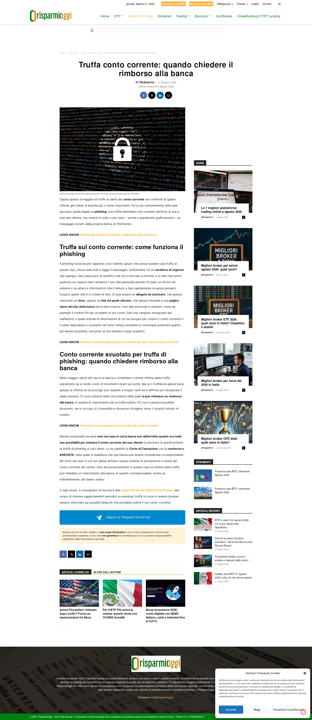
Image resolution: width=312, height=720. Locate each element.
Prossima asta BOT (173, 4)
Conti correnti (87, 52)
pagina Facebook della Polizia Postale (147, 490)
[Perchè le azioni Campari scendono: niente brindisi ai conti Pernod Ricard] (203, 542)
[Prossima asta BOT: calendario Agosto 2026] (203, 475)
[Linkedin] (160, 95)
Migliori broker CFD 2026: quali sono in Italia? (219, 440)
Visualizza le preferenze (289, 709)
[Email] (168, 95)
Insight (255, 4)
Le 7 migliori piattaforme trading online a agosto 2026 (221, 210)
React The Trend (141, 16)
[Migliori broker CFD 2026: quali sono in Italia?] (223, 422)
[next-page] (67, 628)
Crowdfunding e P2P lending (258, 16)
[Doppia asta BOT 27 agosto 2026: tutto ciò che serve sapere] (203, 578)
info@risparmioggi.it (162, 697)
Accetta (231, 709)
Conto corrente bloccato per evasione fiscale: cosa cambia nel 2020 (130, 342)
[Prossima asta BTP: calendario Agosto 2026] (203, 493)
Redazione (147, 82)
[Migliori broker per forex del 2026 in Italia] (223, 364)
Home (105, 16)
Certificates (224, 16)
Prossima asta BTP (201, 4)
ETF (117, 16)
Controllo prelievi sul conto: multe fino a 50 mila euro (119, 235)
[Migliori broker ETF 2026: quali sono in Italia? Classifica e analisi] (223, 307)
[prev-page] (62, 628)
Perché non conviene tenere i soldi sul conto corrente (120, 425)
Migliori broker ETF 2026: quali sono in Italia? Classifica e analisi (222, 323)
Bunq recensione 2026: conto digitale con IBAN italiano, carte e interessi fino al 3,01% (165, 615)
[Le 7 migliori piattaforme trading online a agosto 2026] (223, 191)
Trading (181, 16)
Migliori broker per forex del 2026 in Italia (221, 383)
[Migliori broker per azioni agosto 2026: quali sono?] (223, 249)
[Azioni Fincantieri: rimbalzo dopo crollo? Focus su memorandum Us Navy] (79, 593)
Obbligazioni (224, 4)
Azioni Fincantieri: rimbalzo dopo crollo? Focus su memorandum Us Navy (78, 613)
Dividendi (164, 16)
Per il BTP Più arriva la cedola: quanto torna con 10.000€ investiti (120, 613)
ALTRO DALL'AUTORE (107, 572)
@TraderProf (207, 217)
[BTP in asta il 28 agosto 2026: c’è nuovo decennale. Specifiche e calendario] (203, 524)
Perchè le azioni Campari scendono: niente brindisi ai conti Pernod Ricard (233, 541)
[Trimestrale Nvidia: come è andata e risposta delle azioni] (203, 561)
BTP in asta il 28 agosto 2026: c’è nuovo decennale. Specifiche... (232, 523)
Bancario (201, 16)
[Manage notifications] (303, 712)
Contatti (266, 4)
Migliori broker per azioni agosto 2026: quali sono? (219, 267)
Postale (241, 4)
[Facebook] (143, 95)
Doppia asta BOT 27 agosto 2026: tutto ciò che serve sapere (233, 575)
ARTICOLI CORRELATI (75, 572)
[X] (151, 95)
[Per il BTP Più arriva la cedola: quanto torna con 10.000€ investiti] (122, 593)
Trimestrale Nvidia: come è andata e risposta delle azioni (231, 558)
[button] (305, 673)
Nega (257, 709)
